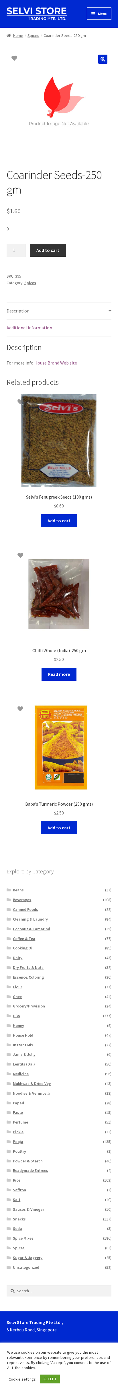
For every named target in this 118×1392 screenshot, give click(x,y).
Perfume (20, 1122)
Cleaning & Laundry (30, 919)
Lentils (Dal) (24, 1064)
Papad (18, 1103)
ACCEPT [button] (50, 1379)
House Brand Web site (55, 363)
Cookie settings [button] (22, 1379)
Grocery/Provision (29, 1006)
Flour (17, 986)
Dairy (17, 957)
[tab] (59, 311)
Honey (18, 1025)
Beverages (22, 899)
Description (18, 311)
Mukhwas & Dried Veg (32, 1083)
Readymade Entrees (30, 1170)
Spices (33, 35)
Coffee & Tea (24, 938)
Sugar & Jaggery (27, 1257)
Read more (59, 674)
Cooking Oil (23, 948)
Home (18, 35)
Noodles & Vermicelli (31, 1093)
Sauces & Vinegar (28, 1209)
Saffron (19, 1189)
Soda (17, 1228)
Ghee (17, 996)
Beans (18, 890)
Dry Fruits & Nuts (28, 967)
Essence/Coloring (28, 977)
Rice (16, 1180)
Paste (18, 1112)
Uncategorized (26, 1267)
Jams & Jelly (24, 1054)
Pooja (18, 1141)
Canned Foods (25, 909)
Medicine (21, 1073)
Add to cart (47, 250)
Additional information (29, 327)
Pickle (18, 1131)
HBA (16, 1015)
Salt (16, 1199)
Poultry (19, 1151)
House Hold (23, 1035)
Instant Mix (23, 1045)
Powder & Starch (28, 1161)
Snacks (19, 1219)
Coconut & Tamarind (31, 928)
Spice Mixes (23, 1238)
